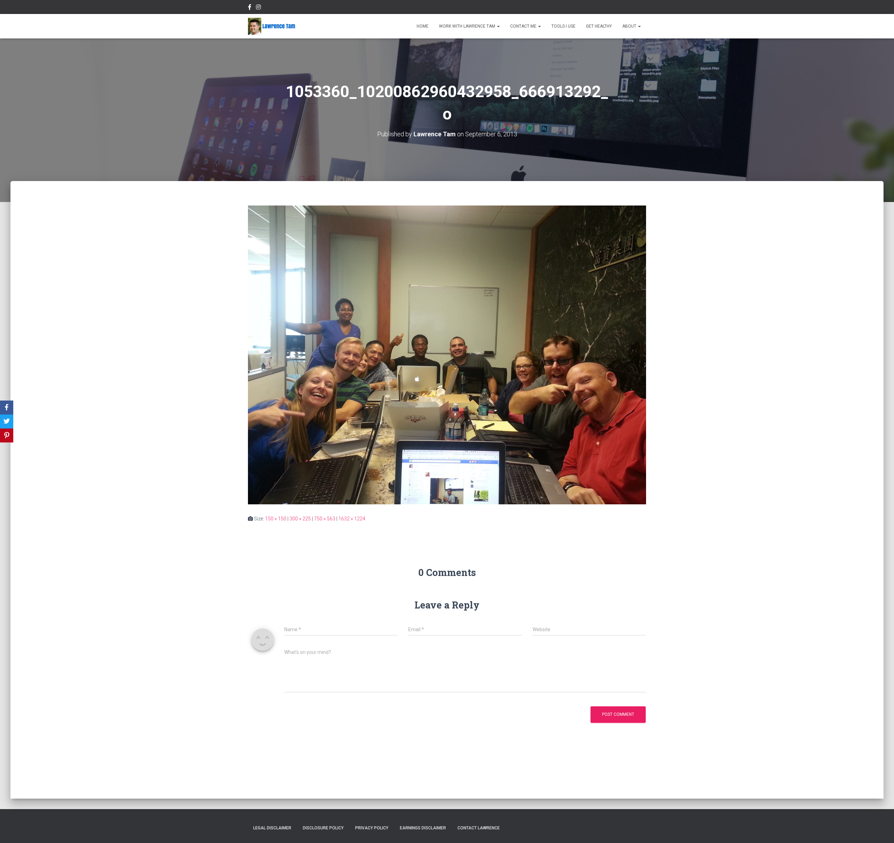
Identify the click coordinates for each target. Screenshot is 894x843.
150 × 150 (275, 518)
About (629, 26)
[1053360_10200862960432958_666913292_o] (447, 354)
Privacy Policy (371, 828)
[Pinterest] (6, 435)
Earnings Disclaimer (423, 828)
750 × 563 (324, 518)
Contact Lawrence (478, 828)
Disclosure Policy (323, 828)
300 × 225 (300, 518)
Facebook (249, 8)
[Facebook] (6, 408)
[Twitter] (6, 421)
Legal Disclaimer (272, 828)
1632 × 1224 (351, 518)
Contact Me (523, 26)
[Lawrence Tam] (272, 26)
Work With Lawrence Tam (467, 26)
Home (422, 26)
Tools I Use (563, 26)
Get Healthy (599, 26)
